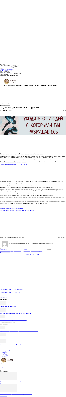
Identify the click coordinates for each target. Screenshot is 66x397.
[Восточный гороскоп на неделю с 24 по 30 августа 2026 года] (2, 318)
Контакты (4, 367)
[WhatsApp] (23, 113)
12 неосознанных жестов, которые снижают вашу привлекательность (16, 394)
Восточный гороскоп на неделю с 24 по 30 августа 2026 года (10, 292)
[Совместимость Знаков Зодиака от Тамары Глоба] (3, 342)
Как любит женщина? (62, 237)
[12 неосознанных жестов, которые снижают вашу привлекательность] (8, 392)
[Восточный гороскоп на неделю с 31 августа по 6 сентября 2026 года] (3, 311)
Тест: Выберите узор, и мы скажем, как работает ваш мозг (16, 199)
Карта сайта (4, 368)
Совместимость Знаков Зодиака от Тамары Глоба (11, 344)
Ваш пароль (12, 67)
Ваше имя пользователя (14, 66)
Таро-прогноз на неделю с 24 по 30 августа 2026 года (9, 295)
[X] (62, 76)
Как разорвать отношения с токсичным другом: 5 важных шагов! (11, 208)
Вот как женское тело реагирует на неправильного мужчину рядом (12, 237)
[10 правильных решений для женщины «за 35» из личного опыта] (8, 379)
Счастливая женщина (4, 383)
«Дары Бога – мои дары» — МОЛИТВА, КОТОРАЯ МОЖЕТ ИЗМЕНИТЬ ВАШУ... (19, 331)
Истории (25, 249)
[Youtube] (65, 76)
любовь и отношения (10, 103)
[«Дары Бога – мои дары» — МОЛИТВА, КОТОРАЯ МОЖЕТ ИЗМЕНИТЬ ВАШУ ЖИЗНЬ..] (2, 329)
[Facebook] (59, 76)
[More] (27, 113)
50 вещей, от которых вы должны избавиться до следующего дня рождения (13, 164)
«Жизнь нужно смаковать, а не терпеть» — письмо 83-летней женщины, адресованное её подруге (17, 210)
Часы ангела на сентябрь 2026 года (8, 306)
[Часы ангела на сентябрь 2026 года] (3, 304)
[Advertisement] (33, 94)
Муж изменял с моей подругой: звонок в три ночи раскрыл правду (33, 251)
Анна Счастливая (5, 110)
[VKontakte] (12, 244)
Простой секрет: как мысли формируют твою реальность (32, 254)
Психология (5, 103)
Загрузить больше (3, 297)
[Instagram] (60, 76)
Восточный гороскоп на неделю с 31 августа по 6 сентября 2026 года (11, 289)
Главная (3, 365)
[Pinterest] (19, 113)
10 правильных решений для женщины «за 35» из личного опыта (15, 381)
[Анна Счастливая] (1, 110)
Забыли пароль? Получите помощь (6, 69)
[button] (64, 85)
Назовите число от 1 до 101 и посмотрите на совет (11, 337)
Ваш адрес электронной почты (15, 73)
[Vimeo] (63, 76)
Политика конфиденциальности (6, 70)
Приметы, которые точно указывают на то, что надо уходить (11, 206)
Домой (1, 103)
